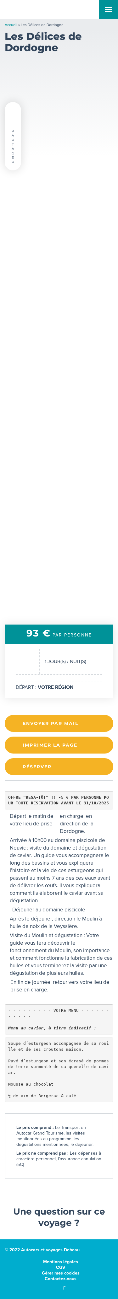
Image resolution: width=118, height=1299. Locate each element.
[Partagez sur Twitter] (13, 110)
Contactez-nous (60, 1278)
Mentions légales (60, 1262)
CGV (60, 1267)
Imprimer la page (50, 745)
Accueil (11, 25)
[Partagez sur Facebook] (13, 120)
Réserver (37, 767)
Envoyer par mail (50, 723)
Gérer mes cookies (61, 1273)
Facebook (64, 1288)
